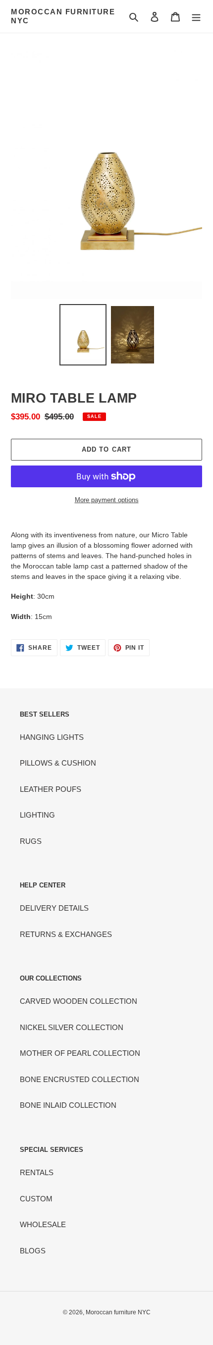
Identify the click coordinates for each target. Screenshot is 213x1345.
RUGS (31, 841)
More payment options (107, 500)
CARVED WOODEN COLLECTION (78, 1001)
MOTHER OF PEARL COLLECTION (80, 1053)
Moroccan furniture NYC (63, 16)
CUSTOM (36, 1198)
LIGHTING (37, 815)
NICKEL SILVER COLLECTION (71, 1027)
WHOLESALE (43, 1224)
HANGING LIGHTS (52, 737)
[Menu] (196, 16)
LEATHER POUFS (50, 789)
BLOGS (33, 1250)
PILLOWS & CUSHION (58, 763)
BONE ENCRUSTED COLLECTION (79, 1079)
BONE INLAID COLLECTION (68, 1105)
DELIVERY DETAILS (54, 908)
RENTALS (36, 1172)
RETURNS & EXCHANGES (66, 934)
